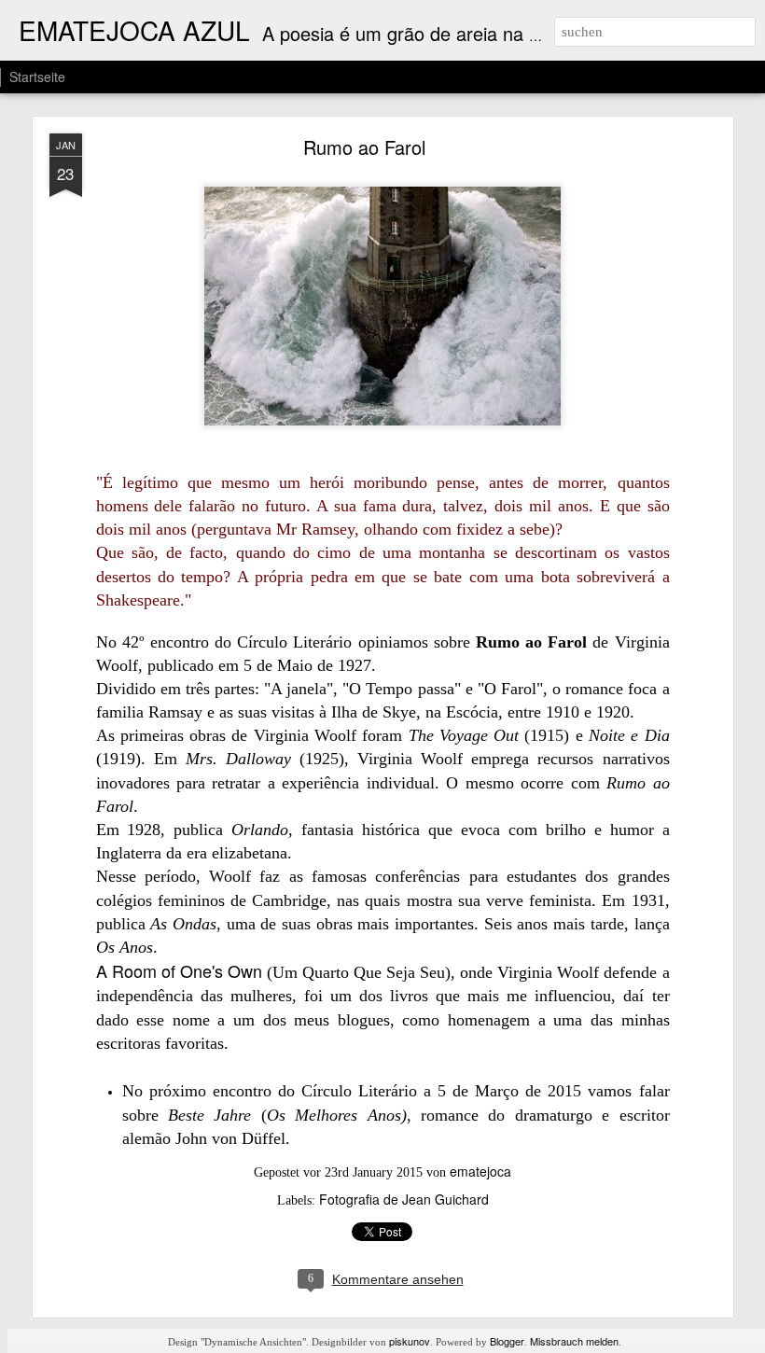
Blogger (507, 1340)
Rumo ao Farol (364, 146)
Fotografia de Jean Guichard (404, 1199)
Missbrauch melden (574, 1340)
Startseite (37, 76)
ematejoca (480, 1171)
